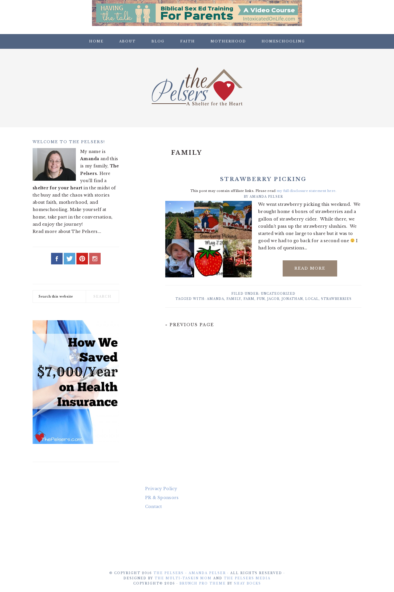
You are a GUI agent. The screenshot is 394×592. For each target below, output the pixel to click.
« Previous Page (189, 324)
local (312, 299)
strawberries (336, 299)
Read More (309, 268)
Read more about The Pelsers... (67, 231)
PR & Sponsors (162, 497)
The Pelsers (197, 86)
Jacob (273, 299)
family (233, 299)
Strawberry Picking (263, 179)
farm (248, 299)
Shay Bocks (247, 583)
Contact (153, 506)
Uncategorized (278, 294)
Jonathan (292, 299)
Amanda (215, 299)
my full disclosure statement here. (307, 191)
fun (261, 299)
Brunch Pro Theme (202, 583)
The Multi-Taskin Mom (183, 578)
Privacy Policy (161, 488)
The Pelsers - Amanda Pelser (189, 573)
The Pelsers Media (247, 578)
